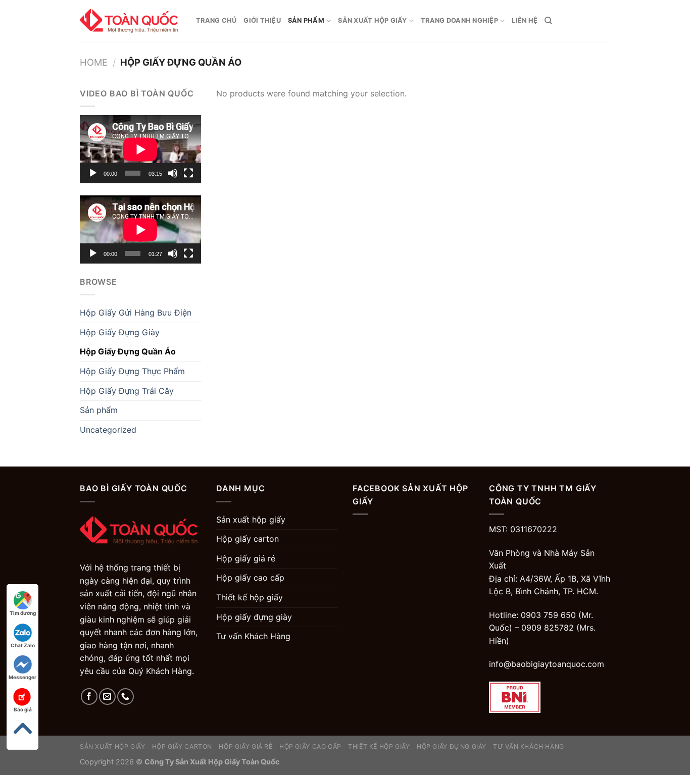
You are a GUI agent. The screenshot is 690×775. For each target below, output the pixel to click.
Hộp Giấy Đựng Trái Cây (127, 391)
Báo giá (23, 709)
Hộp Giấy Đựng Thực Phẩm (132, 371)
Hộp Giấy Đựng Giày (120, 332)
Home (94, 62)
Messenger (22, 677)
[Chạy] (93, 173)
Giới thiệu (262, 20)
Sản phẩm (306, 20)
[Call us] (125, 696)
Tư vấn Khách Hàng (253, 636)
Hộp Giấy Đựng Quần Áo (128, 351)
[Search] (548, 20)
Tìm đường (23, 613)
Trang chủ (216, 20)
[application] (140, 149)
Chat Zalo (23, 645)
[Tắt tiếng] (173, 173)
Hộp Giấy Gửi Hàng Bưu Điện (135, 312)
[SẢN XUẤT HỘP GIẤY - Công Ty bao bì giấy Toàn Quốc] (130, 21)
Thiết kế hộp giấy (249, 597)
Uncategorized (108, 430)
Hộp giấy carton (247, 539)
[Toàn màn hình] (188, 173)
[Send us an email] (107, 696)
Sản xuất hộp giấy (372, 20)
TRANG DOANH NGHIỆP (459, 20)
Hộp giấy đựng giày (254, 617)
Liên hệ (524, 20)
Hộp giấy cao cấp (250, 578)
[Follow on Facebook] (89, 696)
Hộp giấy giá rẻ (245, 558)
